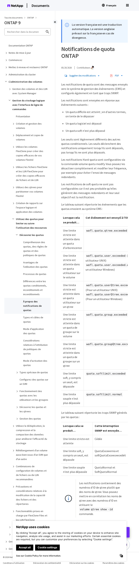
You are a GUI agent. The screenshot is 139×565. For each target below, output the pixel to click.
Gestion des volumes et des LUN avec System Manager (29, 91)
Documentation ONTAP (21, 45)
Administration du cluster (22, 74)
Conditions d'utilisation (13, 563)
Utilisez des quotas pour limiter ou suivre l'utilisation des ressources (31, 223)
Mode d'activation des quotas (35, 363)
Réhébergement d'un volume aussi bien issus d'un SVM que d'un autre (32, 455)
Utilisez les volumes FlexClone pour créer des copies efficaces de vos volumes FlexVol (29, 153)
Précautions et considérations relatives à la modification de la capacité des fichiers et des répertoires (31, 495)
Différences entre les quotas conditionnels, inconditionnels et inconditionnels (35, 288)
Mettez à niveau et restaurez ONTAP (28, 67)
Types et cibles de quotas (33, 319)
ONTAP (30, 17)
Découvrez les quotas (32, 235)
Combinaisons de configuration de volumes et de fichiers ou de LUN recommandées (31, 473)
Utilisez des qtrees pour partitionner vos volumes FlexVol (29, 192)
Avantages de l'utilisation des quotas (35, 264)
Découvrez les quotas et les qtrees (33, 409)
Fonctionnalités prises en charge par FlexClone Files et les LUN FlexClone (31, 515)
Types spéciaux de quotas (34, 372)
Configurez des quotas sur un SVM (34, 382)
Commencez (15, 60)
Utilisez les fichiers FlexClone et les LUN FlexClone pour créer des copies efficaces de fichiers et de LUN (31, 173)
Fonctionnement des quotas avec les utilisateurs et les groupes (34, 395)
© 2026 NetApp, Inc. (12, 557)
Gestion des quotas (30, 418)
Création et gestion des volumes (29, 126)
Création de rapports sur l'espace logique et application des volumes (29, 207)
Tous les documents (13, 17)
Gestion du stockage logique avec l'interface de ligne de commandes (28, 105)
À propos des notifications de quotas (32, 306)
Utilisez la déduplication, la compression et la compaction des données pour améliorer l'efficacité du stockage (31, 434)
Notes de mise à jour (20, 52)
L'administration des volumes (25, 81)
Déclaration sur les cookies (82, 563)
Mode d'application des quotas (33, 331)
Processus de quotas (34, 274)
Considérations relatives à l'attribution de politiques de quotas (35, 347)
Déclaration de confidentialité (47, 563)
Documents (40, 5)
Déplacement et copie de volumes (29, 137)
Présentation (23, 116)
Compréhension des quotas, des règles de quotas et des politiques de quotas (35, 249)
